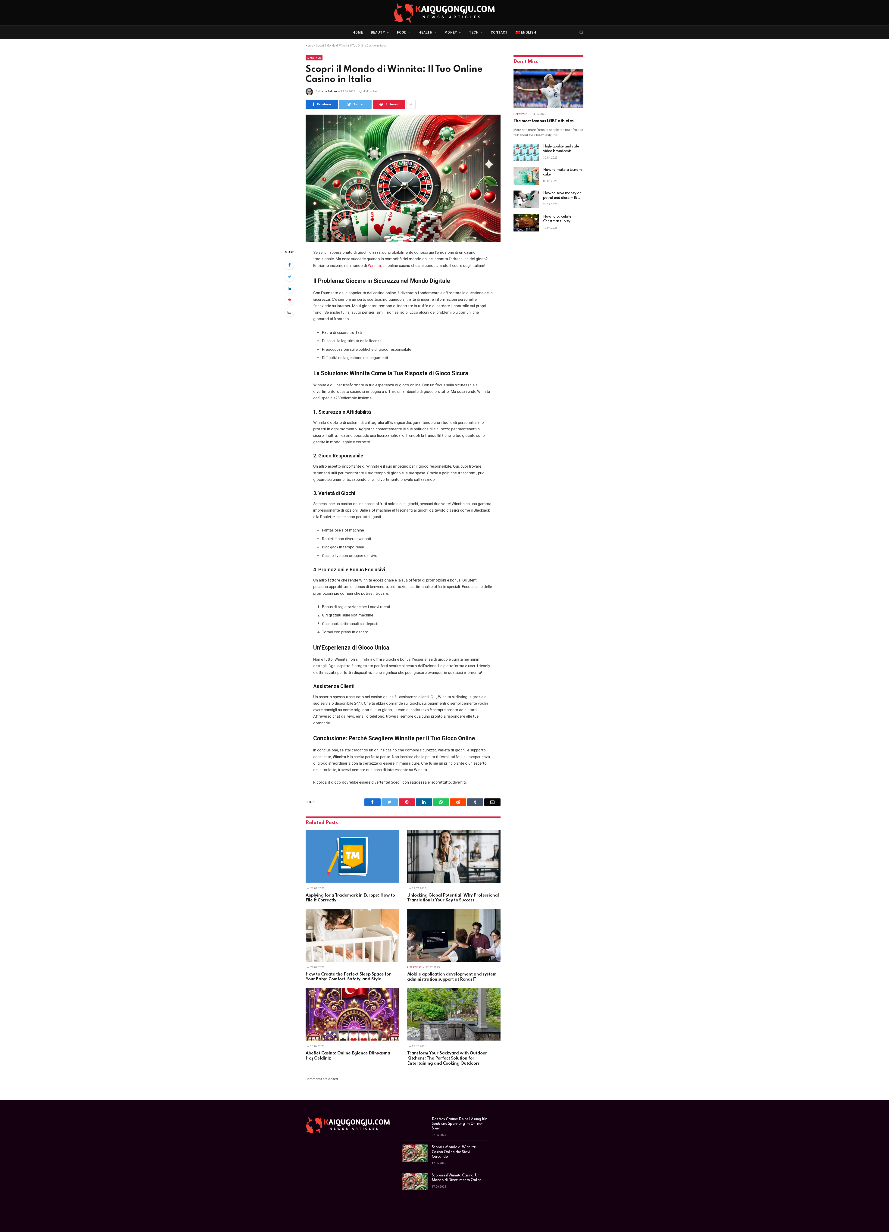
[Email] (289, 312)
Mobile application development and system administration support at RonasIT (452, 977)
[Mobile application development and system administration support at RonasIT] (454, 935)
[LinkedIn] (289, 288)
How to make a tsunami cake (562, 172)
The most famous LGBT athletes (543, 121)
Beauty (378, 32)
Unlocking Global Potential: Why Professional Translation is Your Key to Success (453, 898)
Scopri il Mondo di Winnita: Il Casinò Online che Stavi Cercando (455, 1151)
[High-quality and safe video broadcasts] (526, 152)
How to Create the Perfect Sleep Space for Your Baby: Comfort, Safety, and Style (348, 977)
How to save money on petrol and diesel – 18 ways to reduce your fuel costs (562, 195)
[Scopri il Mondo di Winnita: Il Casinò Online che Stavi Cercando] (415, 1153)
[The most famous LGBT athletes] (548, 88)
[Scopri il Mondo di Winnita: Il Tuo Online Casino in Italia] (403, 178)
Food (402, 32)
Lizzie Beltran (328, 91)
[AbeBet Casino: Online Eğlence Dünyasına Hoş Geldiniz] (352, 1014)
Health (425, 32)
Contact (499, 32)
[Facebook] (289, 264)
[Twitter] (289, 276)
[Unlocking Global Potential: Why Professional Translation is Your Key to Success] (454, 856)
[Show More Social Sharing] (411, 104)
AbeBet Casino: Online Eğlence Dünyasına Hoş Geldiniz (348, 1055)
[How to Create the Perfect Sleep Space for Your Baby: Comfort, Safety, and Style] (352, 935)
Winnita (374, 265)
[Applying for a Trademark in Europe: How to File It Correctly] (352, 856)
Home (358, 32)
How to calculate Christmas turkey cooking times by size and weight (560, 219)
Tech (474, 32)
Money (450, 32)
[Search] (581, 32)
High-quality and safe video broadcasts (561, 149)
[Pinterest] (289, 300)
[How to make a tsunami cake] (526, 176)
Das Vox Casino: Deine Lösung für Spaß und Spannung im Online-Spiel (459, 1123)
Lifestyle (314, 57)
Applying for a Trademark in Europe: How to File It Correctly (350, 898)
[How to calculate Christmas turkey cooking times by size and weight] (526, 222)
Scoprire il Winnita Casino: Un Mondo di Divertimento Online (457, 1178)
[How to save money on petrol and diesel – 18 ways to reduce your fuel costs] (526, 199)
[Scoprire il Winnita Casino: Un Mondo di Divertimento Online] (415, 1181)
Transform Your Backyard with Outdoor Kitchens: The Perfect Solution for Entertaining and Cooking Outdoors (447, 1058)
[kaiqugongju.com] (444, 12)
